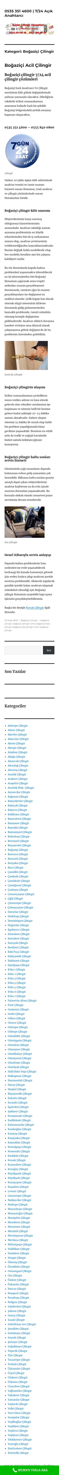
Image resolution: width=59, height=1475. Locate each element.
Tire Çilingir (15, 1355)
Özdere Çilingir (17, 1279)
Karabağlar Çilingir (19, 1129)
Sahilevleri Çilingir (19, 1306)
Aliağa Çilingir (16, 756)
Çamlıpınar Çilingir (19, 885)
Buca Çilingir (15, 867)
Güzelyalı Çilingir (18, 1067)
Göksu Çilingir (16, 1018)
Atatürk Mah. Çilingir (21, 787)
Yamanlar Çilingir (18, 1399)
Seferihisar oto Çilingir (22, 1324)
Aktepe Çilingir (17, 747)
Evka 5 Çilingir (17, 987)
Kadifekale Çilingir (19, 1120)
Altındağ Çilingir (18, 765)
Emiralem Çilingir (19, 934)
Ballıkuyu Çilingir (18, 814)
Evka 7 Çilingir (16, 996)
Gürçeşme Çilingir (19, 1049)
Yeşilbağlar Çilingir (19, 1421)
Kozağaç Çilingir (18, 1169)
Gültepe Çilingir (17, 1031)
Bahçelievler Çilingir (20, 801)
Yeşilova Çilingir (18, 1430)
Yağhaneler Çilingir (20, 1390)
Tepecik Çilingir (17, 1350)
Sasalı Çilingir (16, 1319)
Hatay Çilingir (16, 1084)
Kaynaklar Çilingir (19, 1142)
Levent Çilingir (17, 1191)
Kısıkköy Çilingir (18, 1155)
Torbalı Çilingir (17, 1364)
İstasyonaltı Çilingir (20, 1115)
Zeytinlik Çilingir (18, 1452)
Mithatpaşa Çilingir (20, 1244)
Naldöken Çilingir (19, 1248)
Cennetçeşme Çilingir (21, 894)
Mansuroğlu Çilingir (20, 1213)
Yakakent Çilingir (18, 1395)
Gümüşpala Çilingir (19, 1040)
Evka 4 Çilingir (17, 982)
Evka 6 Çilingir (17, 991)
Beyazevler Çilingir (19, 845)
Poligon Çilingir (17, 1302)
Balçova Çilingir (17, 809)
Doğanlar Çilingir (18, 925)
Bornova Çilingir (18, 854)
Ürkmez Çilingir (17, 1381)
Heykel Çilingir (17, 1089)
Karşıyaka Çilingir (19, 1138)
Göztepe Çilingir (18, 1027)
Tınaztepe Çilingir (19, 1359)
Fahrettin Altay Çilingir (22, 1000)
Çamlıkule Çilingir (19, 880)
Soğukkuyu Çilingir (19, 1346)
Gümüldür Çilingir (19, 1036)
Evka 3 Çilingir (16, 978)
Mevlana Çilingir (18, 1240)
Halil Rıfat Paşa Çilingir (22, 1071)
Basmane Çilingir (18, 823)
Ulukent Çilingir (18, 1377)
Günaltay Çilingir (18, 1044)
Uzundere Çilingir (19, 1386)
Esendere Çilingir (18, 938)
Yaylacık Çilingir (18, 1404)
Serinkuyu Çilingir (19, 1333)
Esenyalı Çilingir (18, 942)
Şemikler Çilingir (18, 1328)
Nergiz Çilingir (17, 1257)
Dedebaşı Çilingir (18, 916)
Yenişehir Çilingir (18, 1417)
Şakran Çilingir (17, 1311)
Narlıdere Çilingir (18, 1253)
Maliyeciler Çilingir (19, 1200)
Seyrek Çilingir (17, 1337)
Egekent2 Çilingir (18, 929)
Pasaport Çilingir (18, 1293)
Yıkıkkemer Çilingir (20, 1439)
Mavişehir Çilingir (19, 1217)
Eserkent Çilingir (18, 947)
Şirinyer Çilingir (17, 1342)
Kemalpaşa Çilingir (19, 1146)
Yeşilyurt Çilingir (18, 1435)
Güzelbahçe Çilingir (20, 1053)
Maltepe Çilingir (18, 1204)
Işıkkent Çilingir (18, 1111)
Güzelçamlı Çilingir (19, 1058)
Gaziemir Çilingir (18, 1009)
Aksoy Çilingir (16, 743)
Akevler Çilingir (17, 734)
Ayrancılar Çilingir (19, 792)
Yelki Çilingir (16, 1408)
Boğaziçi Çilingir (29, 620)
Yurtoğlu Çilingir (18, 1444)
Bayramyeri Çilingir (20, 832)
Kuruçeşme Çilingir (19, 1182)
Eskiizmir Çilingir (18, 960)
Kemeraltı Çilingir (19, 1151)
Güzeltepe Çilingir (19, 1062)
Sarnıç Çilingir (16, 1315)
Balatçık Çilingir (18, 805)
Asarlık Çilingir (17, 774)
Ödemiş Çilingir (17, 1262)
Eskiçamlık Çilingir (19, 956)
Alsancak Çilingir (18, 761)
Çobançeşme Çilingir (20, 907)
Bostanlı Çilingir (18, 858)
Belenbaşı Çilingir (19, 836)
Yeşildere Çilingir (18, 1426)
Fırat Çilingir (15, 1005)
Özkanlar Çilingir (18, 1284)
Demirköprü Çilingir (20, 920)
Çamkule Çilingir (18, 876)
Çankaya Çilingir (18, 889)
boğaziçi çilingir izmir (24, 623)
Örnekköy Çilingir (19, 1266)
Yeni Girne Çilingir (19, 1413)
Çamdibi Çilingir (18, 872)
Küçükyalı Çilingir (19, 1177)
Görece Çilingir (17, 1022)
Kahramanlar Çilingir (21, 1124)
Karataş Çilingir (17, 1133)
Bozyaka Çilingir (18, 863)
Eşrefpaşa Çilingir (18, 965)
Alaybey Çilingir (17, 752)
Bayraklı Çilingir (18, 827)
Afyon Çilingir (16, 730)
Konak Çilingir (35, 607)
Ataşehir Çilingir (18, 783)
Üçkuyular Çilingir (19, 1368)
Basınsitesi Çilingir (19, 818)
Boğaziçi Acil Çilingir (28, 65)
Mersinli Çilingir (18, 1231)
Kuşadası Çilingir (18, 1186)
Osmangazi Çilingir (19, 1271)
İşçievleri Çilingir (18, 1107)
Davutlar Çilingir (18, 911)
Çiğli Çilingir (15, 898)
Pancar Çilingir (17, 1288)
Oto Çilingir (15, 1275)
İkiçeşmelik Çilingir (20, 1093)
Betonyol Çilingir (18, 840)
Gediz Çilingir (16, 1013)
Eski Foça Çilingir (18, 951)
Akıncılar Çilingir (18, 739)
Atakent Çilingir (18, 778)
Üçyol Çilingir (16, 1373)
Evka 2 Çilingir (17, 974)
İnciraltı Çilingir (17, 1102)
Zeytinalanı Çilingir (20, 1448)
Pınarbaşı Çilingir (18, 1297)
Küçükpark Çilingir (19, 1173)
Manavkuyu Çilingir (20, 1209)
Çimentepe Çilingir (19, 903)
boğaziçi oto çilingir (23, 627)
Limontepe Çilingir (19, 1195)
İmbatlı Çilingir (17, 1098)
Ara (49, 650)
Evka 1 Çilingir (16, 969)
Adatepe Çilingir (18, 725)
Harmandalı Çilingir (20, 1080)
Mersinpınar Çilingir (20, 1235)
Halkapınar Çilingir (19, 1076)
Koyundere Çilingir (19, 1164)
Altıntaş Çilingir (17, 770)
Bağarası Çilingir (18, 796)
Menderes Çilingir (19, 1222)
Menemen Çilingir (19, 1226)
